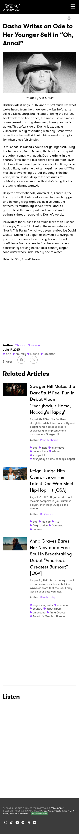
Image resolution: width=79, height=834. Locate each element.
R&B (57, 522)
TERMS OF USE (57, 808)
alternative (57, 448)
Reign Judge (40, 525)
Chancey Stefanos (27, 345)
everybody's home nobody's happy (54, 459)
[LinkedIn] (34, 822)
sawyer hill (39, 455)
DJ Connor (46, 514)
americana (39, 612)
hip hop (46, 522)
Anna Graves (57, 612)
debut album (40, 451)
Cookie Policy (61, 811)
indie (44, 448)
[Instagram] (6, 822)
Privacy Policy (46, 811)
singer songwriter (43, 605)
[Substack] (29, 822)
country (21, 354)
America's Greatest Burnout (49, 616)
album (56, 451)
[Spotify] (23, 822)
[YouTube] (17, 822)
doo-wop (38, 529)
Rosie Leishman (49, 440)
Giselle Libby (47, 597)
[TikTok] (11, 822)
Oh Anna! (50, 354)
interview (62, 605)
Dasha (34, 354)
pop (8, 354)
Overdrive (57, 525)
